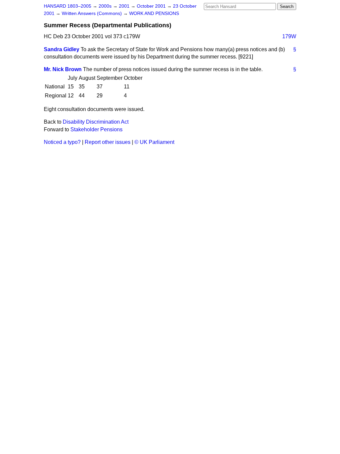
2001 (125, 6)
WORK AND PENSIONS (154, 13)
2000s (106, 6)
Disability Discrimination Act (95, 122)
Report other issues (107, 142)
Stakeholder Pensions (96, 129)
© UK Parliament (154, 142)
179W (289, 36)
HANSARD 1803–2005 (67, 6)
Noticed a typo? (62, 142)
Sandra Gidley (61, 49)
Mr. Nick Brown (63, 69)
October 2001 (152, 6)
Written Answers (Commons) (92, 13)
